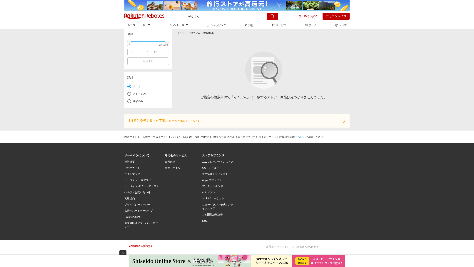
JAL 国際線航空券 (212, 214)
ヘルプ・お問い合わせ (137, 192)
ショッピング (218, 25)
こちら (299, 136)
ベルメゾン (208, 192)
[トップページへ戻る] (144, 16)
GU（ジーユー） (212, 167)
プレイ (312, 25)
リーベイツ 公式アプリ (137, 180)
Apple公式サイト (212, 180)
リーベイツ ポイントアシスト (141, 186)
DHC (205, 220)
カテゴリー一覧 (136, 25)
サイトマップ (132, 173)
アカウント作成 (336, 16)
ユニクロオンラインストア (217, 161)
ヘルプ (343, 25)
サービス (281, 25)
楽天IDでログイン (309, 16)
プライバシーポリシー (137, 204)
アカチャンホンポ (212, 186)
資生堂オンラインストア (216, 173)
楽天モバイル (172, 167)
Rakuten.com (132, 216)
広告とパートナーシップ (138, 210)
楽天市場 (170, 161)
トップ (181, 33)
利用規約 (129, 198)
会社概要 (129, 161)
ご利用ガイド (132, 167)
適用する (148, 61)
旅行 (250, 25)
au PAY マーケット (213, 198)
